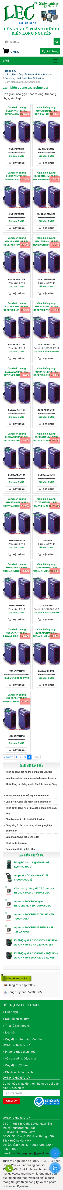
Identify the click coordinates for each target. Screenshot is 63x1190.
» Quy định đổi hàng (16, 1065)
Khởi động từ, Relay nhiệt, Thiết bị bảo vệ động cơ (31, 787)
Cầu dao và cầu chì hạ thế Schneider (25, 819)
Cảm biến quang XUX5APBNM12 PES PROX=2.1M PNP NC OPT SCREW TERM (46, 633)
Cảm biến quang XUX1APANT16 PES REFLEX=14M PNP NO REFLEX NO (17, 111)
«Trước (8, 757)
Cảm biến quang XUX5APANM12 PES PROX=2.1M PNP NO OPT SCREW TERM (46, 568)
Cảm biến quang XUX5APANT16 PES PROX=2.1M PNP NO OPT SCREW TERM (16, 633)
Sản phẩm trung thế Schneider (22, 837)
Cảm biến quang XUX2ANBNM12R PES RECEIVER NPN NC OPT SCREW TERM (46, 241)
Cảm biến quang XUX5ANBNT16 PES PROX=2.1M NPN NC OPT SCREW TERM (16, 568)
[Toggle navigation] (55, 60)
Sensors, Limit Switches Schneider (25, 78)
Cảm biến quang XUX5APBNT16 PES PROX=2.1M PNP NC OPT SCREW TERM (16, 698)
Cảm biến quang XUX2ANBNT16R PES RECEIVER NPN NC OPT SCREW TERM (17, 307)
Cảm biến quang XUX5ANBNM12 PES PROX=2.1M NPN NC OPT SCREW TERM (46, 502)
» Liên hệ (9, 1032)
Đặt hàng (19, 163)
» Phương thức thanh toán (20, 1051)
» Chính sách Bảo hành (18, 1072)
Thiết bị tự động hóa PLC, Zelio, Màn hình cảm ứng (31, 810)
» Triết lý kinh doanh (16, 1025)
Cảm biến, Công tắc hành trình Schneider (28, 801)
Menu (6, 60)
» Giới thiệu (10, 1012)
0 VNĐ (14, 51)
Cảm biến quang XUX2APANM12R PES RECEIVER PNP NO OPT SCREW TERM (46, 307)
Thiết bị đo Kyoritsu (16, 843)
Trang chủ (10, 70)
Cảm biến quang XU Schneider (22, 81)
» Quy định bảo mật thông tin (22, 1039)
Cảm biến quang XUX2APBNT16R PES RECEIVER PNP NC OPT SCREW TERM (17, 437)
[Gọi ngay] (9, 1168)
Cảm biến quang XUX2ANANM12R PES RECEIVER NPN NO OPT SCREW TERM (46, 176)
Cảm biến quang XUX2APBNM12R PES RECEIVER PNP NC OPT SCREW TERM (46, 372)
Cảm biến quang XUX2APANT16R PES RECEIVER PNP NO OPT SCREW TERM (17, 372)
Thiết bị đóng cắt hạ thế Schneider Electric (29, 772)
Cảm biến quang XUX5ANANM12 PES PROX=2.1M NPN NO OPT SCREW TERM (46, 437)
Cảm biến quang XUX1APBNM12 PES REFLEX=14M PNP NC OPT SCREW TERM (46, 111)
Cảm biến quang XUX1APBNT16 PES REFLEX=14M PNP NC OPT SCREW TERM (17, 176)
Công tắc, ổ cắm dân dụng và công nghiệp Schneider (29, 828)
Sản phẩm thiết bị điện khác (21, 849)
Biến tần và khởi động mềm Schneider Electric (31, 778)
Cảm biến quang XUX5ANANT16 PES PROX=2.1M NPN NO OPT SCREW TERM (16, 502)
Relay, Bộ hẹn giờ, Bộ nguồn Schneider (27, 795)
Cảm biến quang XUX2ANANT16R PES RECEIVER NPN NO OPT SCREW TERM (17, 241)
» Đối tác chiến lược (16, 1019)
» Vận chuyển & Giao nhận (20, 1058)
